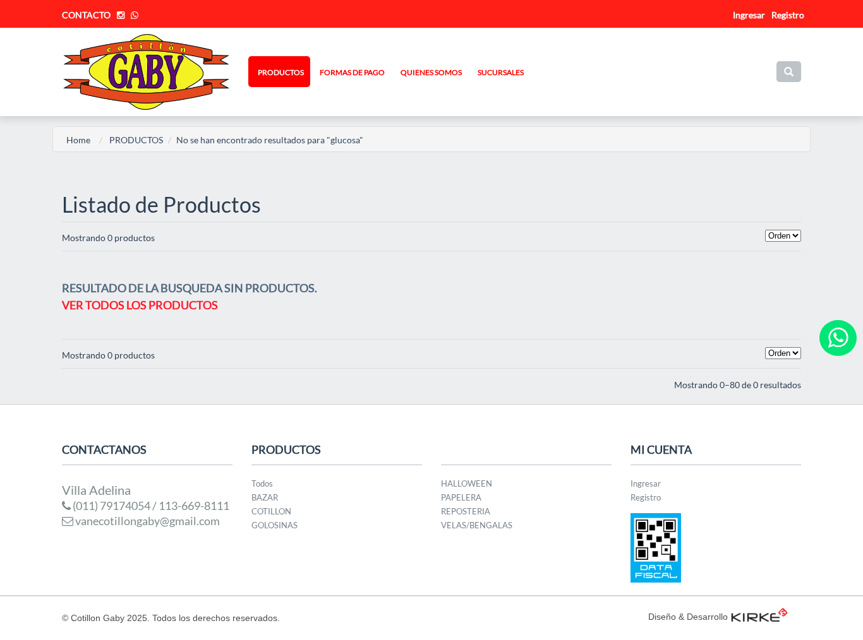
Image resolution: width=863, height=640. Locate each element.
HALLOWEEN (466, 483)
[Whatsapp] (838, 338)
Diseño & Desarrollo (688, 617)
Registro (787, 14)
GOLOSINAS (274, 525)
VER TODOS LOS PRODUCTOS (140, 305)
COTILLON (271, 511)
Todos (262, 483)
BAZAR (264, 497)
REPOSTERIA (465, 511)
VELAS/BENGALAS (476, 525)
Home (78, 139)
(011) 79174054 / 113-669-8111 (150, 506)
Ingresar (646, 483)
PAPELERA (461, 497)
